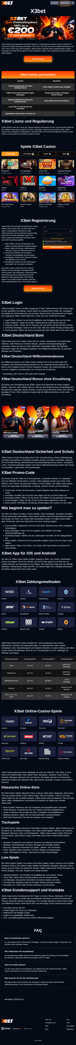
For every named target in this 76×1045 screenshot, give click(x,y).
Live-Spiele (27, 154)
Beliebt (8, 154)
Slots (64, 154)
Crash (46, 154)
